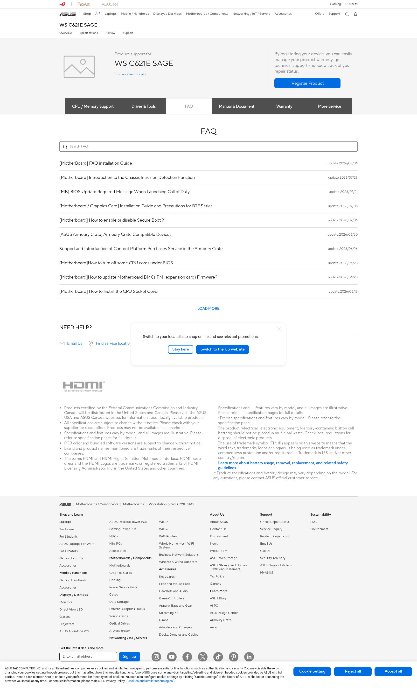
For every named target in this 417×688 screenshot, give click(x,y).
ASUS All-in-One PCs (74, 631)
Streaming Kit (169, 613)
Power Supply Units (123, 587)
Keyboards (167, 577)
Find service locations (114, 343)
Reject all (353, 671)
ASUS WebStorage (223, 558)
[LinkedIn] (249, 657)
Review (110, 33)
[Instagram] (156, 657)
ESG (313, 522)
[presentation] (62, 343)
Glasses (64, 617)
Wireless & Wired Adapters (178, 562)
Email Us (74, 343)
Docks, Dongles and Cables (178, 635)
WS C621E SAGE (78, 25)
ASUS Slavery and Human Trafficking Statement (228, 567)
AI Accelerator (119, 631)
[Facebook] (187, 657)
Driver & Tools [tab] (144, 106)
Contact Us (218, 529)
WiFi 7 (163, 522)
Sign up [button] (129, 656)
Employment (219, 536)
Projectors (66, 624)
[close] (279, 329)
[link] (67, 14)
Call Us (265, 551)
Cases (113, 595)
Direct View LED (71, 609)
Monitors (65, 602)
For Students (68, 537)
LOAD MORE (208, 308)
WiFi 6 (163, 529)
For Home (66, 529)
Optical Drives (119, 623)
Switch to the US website (223, 349)
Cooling (115, 580)
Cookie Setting (312, 671)
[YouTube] (172, 657)
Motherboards (119, 566)
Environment (319, 529)
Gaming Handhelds (73, 580)
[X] (203, 657)
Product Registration (275, 536)
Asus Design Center (224, 613)
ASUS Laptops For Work (76, 544)
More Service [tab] (329, 106)
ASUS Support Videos (276, 565)
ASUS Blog (218, 598)
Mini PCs (115, 544)
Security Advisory (272, 558)
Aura (213, 627)
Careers (215, 584)
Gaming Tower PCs (122, 529)
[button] (335, 4)
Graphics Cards (120, 573)
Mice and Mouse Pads (174, 584)
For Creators (68, 551)
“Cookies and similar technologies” (150, 681)
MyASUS (266, 573)
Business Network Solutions (179, 555)
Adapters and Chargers (176, 627)
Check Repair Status (275, 522)
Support (128, 33)
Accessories (67, 566)
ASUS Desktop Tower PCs (128, 522)
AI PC (214, 606)
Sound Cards (118, 616)
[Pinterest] (233, 657)
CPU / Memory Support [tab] (93, 106)
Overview (65, 33)
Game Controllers (171, 598)
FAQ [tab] (189, 106)
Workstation (158, 504)
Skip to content (62, 14)
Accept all (393, 671)
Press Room (218, 551)
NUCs (113, 536)
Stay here (180, 349)
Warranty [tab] (284, 106)
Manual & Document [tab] (236, 106)
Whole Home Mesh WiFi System (176, 545)
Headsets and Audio (173, 591)
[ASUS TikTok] (218, 657)
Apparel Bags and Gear (175, 606)
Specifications (89, 33)
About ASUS (219, 522)
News (214, 544)
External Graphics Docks (127, 609)
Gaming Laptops (71, 558)
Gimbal (164, 620)
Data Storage (119, 602)
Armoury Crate (220, 620)
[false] (307, 83)
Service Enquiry (271, 529)
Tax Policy (217, 576)
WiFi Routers (168, 536)
